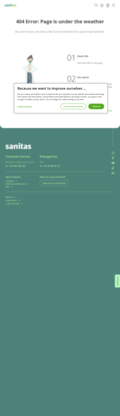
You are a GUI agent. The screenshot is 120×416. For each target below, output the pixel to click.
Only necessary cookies (73, 106)
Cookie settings (24, 106)
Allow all (96, 106)
